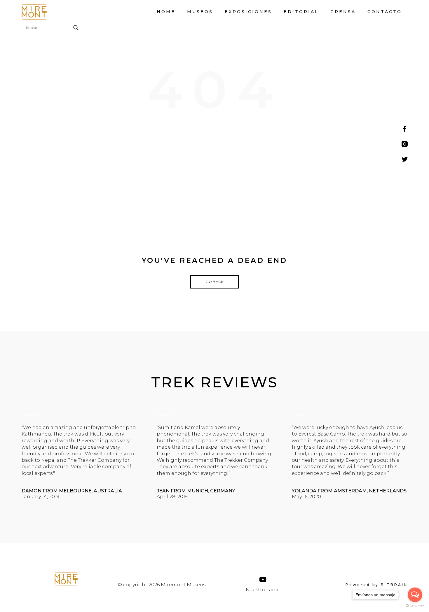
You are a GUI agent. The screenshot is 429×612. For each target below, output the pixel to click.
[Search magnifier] (76, 28)
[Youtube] (262, 579)
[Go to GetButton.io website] (415, 606)
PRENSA (343, 11)
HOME (166, 11)
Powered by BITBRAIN (377, 585)
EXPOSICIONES (248, 11)
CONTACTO (384, 11)
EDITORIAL (301, 11)
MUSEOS (200, 11)
